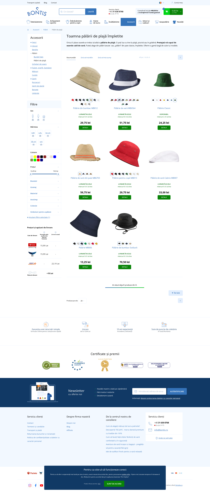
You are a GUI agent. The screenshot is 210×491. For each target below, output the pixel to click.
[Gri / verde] (123, 104)
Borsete (35, 89)
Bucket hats (38, 57)
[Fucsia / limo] (130, 100)
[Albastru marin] (126, 244)
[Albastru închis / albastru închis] (94, 100)
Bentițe (35, 49)
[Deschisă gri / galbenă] (126, 100)
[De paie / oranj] (80, 174)
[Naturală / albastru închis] (85, 104)
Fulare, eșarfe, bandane (42, 68)
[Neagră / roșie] (76, 100)
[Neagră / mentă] (81, 104)
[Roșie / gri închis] (115, 100)
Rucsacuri (36, 82)
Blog (45, 3)
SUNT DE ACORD (114, 484)
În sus (176, 293)
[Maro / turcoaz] (134, 100)
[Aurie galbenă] (96, 244)
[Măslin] (123, 244)
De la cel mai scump (104, 57)
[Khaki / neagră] (90, 100)
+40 (116, 11)
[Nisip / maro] (137, 100)
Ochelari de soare (39, 64)
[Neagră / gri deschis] (123, 100)
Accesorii (36, 30)
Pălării (45, 30)
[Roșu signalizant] (92, 244)
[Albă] (156, 100)
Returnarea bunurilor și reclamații (41, 434)
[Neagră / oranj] (112, 100)
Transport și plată (33, 3)
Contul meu (178, 3)
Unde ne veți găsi (165, 438)
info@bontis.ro (161, 430)
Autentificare (177, 391)
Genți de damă (38, 86)
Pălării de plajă (40, 60)
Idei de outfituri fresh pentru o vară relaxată (124, 451)
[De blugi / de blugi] (126, 104)
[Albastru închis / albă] (83, 100)
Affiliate (70, 430)
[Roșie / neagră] (72, 100)
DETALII (85, 128)
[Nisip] (130, 244)
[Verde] (85, 244)
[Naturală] (89, 244)
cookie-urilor (126, 474)
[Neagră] (153, 100)
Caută (91, 11)
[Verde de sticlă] (175, 100)
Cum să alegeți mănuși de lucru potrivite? (123, 426)
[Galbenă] (164, 100)
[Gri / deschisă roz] (89, 104)
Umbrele (35, 93)
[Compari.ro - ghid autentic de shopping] (51, 365)
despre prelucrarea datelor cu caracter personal (160, 398)
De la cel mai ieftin (87, 57)
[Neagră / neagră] (80, 100)
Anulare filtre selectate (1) (39, 217)
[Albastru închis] (81, 244)
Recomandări (71, 57)
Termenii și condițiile (35, 426)
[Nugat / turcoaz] (87, 174)
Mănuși (35, 71)
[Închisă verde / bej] (87, 100)
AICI (99, 484)
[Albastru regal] (167, 100)
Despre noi (71, 423)
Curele (34, 75)
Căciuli (35, 46)
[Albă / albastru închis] (98, 100)
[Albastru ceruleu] (171, 100)
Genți (34, 79)
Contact (54, 3)
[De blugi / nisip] (83, 174)
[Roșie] (160, 100)
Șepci (34, 42)
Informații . (156, 398)
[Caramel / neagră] (90, 174)
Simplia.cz (178, 485)
